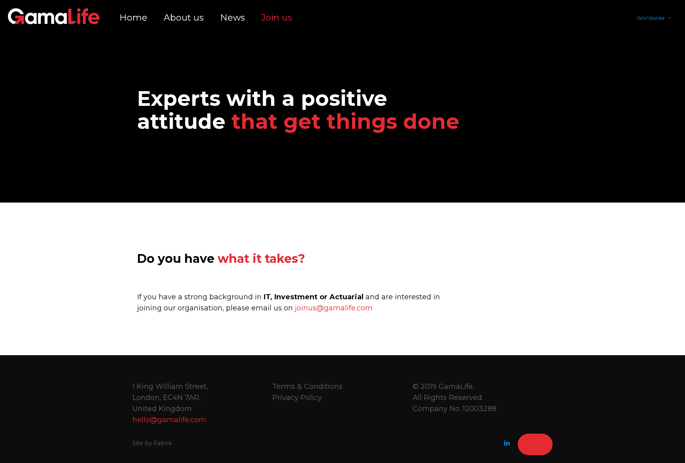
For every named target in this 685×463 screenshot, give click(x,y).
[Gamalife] (53, 16)
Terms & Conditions (307, 386)
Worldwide (651, 18)
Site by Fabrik (152, 443)
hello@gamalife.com (169, 419)
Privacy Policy (297, 397)
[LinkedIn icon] (507, 443)
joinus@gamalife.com (334, 308)
